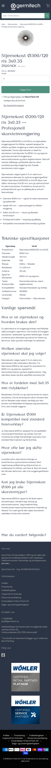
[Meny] (5, 5)
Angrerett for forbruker (11, 594)
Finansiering (6, 586)
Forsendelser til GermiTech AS (15, 601)
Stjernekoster (12, 24)
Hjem (3, 24)
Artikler (4, 583)
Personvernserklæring (11, 597)
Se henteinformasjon (14, 105)
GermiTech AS (14, 759)
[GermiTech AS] (25, 5)
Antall (3, 73)
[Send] (47, 16)
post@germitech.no (10, 621)
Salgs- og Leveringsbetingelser (15, 604)
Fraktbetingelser (8, 590)
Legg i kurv (25, 89)
